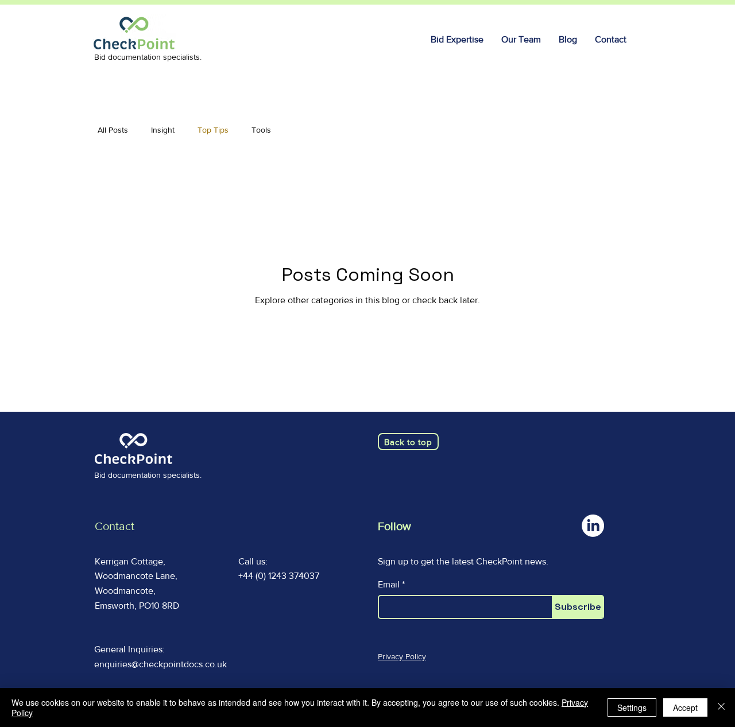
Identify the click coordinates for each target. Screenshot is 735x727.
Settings (632, 707)
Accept (685, 707)
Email (389, 584)
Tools (261, 129)
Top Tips (213, 129)
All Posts (113, 129)
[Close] (721, 707)
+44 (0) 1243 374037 (278, 576)
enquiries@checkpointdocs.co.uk (160, 664)
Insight (163, 129)
